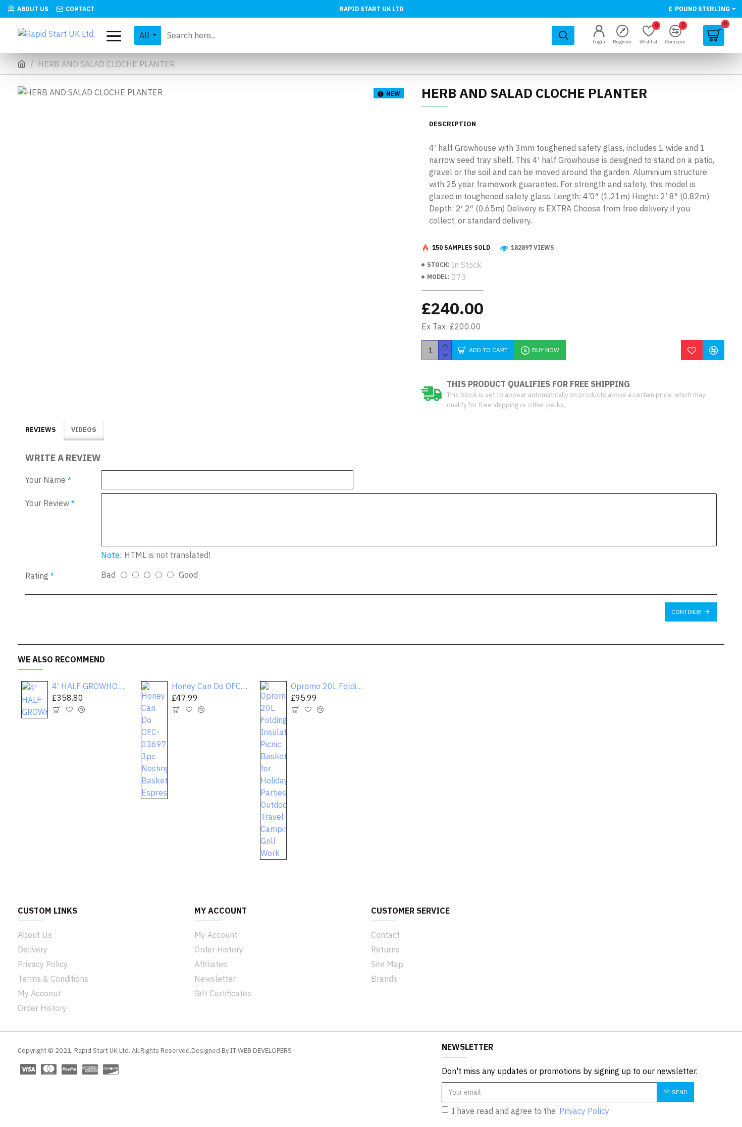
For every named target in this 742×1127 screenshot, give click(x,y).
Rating (36, 576)
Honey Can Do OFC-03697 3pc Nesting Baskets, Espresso (210, 686)
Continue (686, 611)
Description (452, 124)
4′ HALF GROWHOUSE (90, 686)
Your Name (45, 480)
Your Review (47, 503)
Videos (83, 429)
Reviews (40, 429)
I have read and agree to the (530, 1111)
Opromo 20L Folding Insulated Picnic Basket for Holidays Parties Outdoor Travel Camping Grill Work (329, 686)
